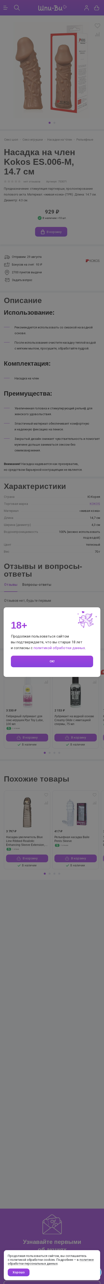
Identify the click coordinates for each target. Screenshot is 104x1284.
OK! (52, 661)
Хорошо (19, 1272)
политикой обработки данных (59, 648)
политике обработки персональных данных (51, 1261)
